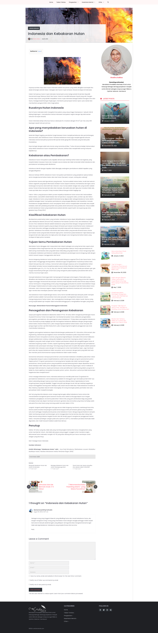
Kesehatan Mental (87, 2)
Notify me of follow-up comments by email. (44, 580)
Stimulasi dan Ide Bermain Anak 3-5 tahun (46, 486)
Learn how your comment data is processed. (68, 593)
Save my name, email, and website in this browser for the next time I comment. (56, 576)
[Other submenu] (68, 621)
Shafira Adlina (36, 39)
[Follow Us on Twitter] (103, 610)
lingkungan (34, 28)
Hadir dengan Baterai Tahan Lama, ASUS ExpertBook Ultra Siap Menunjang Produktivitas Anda (114, 164)
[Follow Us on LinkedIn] (110, 610)
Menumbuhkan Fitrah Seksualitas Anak (110, 117)
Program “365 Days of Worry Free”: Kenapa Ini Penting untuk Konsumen (114, 214)
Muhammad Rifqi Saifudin (43, 510)
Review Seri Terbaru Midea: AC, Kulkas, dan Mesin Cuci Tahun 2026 (114, 239)
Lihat (39, 51)
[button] (108, 2)
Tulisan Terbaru (61, 2)
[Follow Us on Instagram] (107, 610)
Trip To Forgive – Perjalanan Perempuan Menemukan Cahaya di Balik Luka (113, 140)
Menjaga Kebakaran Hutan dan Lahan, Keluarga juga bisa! (59, 466)
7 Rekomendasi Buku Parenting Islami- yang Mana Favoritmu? (75, 486)
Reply (32, 529)
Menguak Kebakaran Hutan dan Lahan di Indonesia (38, 466)
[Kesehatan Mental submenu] (76, 618)
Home (51, 2)
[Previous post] (28, 486)
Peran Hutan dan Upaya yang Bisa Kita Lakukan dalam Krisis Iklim (82, 466)
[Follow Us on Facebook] (100, 610)
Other (100, 2)
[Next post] (95, 486)
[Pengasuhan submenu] (72, 615)
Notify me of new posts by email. (40, 585)
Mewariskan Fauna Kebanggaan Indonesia (52, 306)
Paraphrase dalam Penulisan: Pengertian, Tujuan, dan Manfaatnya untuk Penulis (114, 190)
